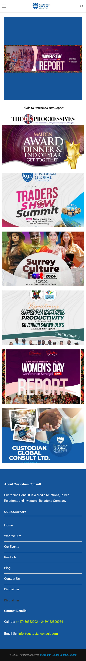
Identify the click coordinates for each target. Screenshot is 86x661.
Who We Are (12, 536)
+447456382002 (27, 622)
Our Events (11, 547)
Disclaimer (11, 589)
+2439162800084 (51, 622)
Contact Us (12, 579)
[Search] (82, 6)
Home (8, 525)
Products (10, 557)
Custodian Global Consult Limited (58, 654)
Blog (7, 568)
